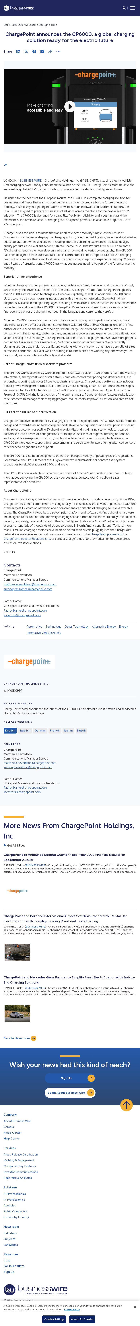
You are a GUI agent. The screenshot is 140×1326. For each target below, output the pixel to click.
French (55, 730)
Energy (123, 626)
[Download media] (6, 164)
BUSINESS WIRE (31, 180)
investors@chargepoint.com (22, 615)
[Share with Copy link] (50, 51)
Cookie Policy (72, 1309)
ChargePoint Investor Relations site (27, 538)
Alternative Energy (104, 626)
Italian (68, 730)
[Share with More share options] (58, 51)
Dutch (81, 730)
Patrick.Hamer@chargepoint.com (25, 610)
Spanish (25, 730)
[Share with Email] (42, 51)
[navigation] (132, 8)
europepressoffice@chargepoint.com (28, 589)
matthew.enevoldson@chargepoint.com (30, 584)
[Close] (135, 1307)
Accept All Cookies (82, 1319)
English (10, 730)
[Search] (124, 8)
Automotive (34, 626)
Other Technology (77, 626)
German (40, 730)
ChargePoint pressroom (105, 534)
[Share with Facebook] (34, 51)
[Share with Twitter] (26, 51)
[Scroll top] (126, 1105)
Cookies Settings (54, 1319)
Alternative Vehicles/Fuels (44, 633)
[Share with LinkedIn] (18, 51)
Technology (53, 626)
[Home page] (19, 8)
